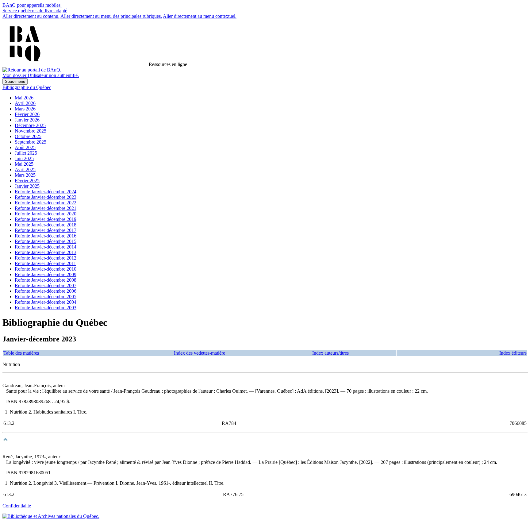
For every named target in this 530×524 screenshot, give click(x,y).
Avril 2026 (25, 103)
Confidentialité (16, 505)
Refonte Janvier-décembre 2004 (45, 302)
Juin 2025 (24, 158)
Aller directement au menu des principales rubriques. (111, 16)
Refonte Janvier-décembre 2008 (45, 280)
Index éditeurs (513, 353)
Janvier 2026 (27, 119)
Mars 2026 (25, 108)
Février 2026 (27, 114)
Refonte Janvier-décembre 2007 (45, 285)
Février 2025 (27, 180)
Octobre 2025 (28, 136)
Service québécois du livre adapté (34, 10)
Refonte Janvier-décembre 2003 (45, 307)
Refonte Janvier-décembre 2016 (45, 235)
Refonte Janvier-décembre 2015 (45, 241)
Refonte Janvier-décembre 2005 (45, 296)
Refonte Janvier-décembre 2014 (45, 246)
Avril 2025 (25, 169)
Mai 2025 (24, 164)
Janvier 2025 (27, 186)
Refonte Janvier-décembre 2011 (45, 263)
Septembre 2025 (30, 141)
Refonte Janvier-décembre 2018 (45, 224)
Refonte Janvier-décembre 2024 (45, 191)
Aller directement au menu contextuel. (199, 16)
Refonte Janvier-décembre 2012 (45, 257)
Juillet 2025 (26, 153)
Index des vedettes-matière (199, 353)
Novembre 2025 (30, 130)
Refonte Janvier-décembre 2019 (45, 219)
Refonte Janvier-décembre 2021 (45, 208)
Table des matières (21, 353)
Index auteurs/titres (330, 353)
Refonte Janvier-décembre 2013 (45, 252)
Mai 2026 (24, 97)
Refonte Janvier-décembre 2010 (45, 269)
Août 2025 (25, 147)
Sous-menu (15, 81)
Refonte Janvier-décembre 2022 (45, 202)
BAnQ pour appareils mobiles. (32, 5)
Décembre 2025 (30, 125)
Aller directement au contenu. (31, 16)
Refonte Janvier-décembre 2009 (45, 274)
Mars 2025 (25, 175)
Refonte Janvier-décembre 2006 (45, 291)
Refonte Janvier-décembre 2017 (45, 230)
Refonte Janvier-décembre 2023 (45, 197)
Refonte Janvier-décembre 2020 (45, 213)
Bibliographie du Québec (26, 87)
